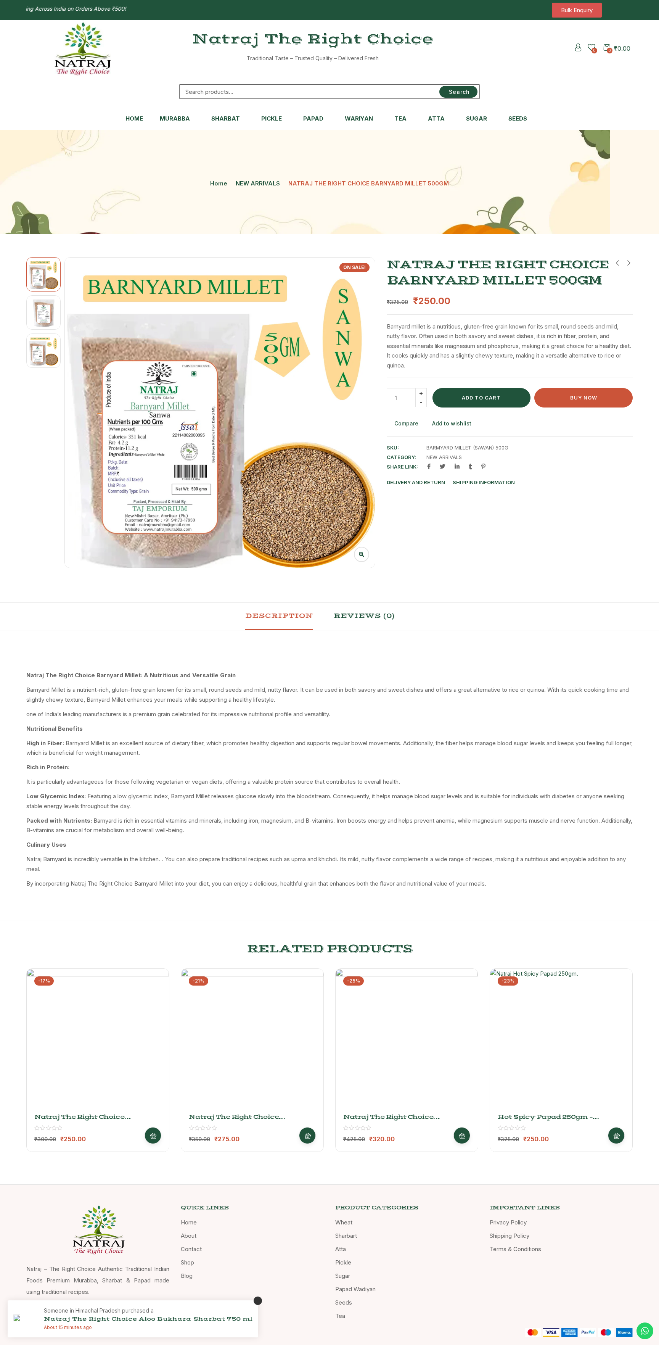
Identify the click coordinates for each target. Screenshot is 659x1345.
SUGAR (476, 118)
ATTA (436, 118)
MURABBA (175, 118)
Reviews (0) (364, 616)
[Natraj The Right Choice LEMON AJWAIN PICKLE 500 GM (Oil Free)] (252, 1040)
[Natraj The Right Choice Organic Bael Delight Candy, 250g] (98, 1040)
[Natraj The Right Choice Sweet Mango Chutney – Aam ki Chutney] (407, 1040)
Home (218, 183)
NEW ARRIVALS (258, 183)
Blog (187, 1275)
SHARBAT (225, 118)
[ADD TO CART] (153, 1135)
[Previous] (79, 412)
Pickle (343, 1262)
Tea (340, 1315)
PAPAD (313, 118)
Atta (340, 1249)
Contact (191, 1249)
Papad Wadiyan (355, 1289)
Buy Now (583, 398)
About (188, 1235)
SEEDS (517, 118)
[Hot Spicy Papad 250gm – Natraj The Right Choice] (561, 1040)
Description (279, 616)
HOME (134, 118)
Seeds (343, 1302)
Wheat (343, 1222)
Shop (187, 1262)
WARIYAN (359, 118)
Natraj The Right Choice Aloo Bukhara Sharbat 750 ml (148, 1318)
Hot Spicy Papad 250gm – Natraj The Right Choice (545, 1121)
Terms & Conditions (515, 1249)
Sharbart (346, 1235)
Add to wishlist (451, 423)
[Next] (360, 412)
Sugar (342, 1275)
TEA (400, 118)
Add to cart (481, 398)
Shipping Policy (509, 1235)
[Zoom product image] (361, 554)
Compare (406, 423)
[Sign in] (578, 48)
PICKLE (271, 118)
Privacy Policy (508, 1222)
